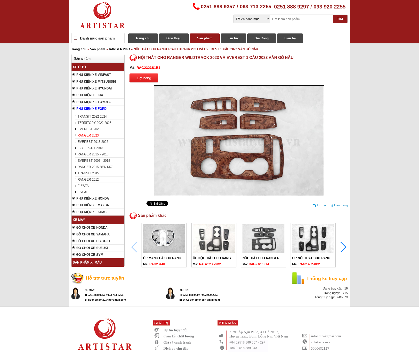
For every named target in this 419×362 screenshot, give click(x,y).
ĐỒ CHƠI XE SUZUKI (92, 248)
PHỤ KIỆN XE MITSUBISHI (96, 81)
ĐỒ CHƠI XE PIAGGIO (93, 241)
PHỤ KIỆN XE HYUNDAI (94, 88)
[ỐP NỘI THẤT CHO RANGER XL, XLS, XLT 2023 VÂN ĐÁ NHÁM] (214, 252)
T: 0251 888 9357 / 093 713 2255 (104, 294)
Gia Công (262, 38)
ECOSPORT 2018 (90, 148)
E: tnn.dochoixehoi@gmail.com (199, 299)
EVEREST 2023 (89, 129)
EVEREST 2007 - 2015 (94, 160)
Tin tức (233, 38)
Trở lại (321, 205)
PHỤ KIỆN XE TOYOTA (93, 102)
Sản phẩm (204, 38)
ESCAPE (84, 192)
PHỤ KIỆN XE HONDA (92, 198)
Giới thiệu (173, 38)
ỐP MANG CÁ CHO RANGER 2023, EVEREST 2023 (180, 258)
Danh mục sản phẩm (97, 38)
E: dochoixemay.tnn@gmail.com (105, 299)
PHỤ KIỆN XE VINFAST (93, 75)
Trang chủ (143, 38)
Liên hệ (290, 38)
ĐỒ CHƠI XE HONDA (91, 227)
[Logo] (209, 16)
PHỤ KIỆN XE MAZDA (92, 205)
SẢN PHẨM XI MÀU (87, 262)
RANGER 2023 (119, 49)
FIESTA (83, 186)
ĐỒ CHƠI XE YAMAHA (93, 234)
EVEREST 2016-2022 (93, 142)
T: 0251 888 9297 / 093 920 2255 (198, 294)
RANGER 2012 (88, 179)
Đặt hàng (144, 78)
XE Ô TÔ (79, 67)
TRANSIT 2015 (88, 173)
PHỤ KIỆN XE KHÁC (91, 212)
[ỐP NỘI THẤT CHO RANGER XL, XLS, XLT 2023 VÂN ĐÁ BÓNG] (313, 252)
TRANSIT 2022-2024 (92, 116)
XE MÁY (79, 220)
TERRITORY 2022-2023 (94, 123)
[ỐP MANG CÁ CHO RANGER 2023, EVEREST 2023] (164, 252)
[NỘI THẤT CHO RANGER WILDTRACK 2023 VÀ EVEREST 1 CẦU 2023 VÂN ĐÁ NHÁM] (263, 252)
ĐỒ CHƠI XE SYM (89, 255)
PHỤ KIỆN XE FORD (91, 109)
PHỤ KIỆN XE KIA (89, 95)
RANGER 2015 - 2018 (93, 154)
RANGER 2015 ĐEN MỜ (95, 167)
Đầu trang (341, 205)
